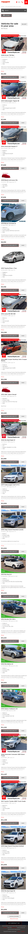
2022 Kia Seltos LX (7, 664)
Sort (24, 24)
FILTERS (7, 15)
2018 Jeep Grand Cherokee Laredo (12, 529)
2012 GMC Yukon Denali (8, 394)
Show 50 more (14, 918)
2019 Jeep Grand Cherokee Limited (12, 846)
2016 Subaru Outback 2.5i (9, 708)
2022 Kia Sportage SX (8, 891)
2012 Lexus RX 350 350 (8, 314)
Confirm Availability (10, 77)
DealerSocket (14, 927)
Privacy (19, 931)
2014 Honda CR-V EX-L (8, 619)
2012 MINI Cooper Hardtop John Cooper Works (14, 360)
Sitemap (23, 931)
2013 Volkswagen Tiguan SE (10, 101)
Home (2, 6)
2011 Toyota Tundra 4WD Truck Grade (13, 801)
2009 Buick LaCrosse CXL (9, 180)
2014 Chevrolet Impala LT (9, 146)
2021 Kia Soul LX (6, 574)
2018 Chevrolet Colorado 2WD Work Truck (13, 755)
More (2, 71)
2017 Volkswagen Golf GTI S (10, 485)
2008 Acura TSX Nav (7, 55)
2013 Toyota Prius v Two (9, 268)
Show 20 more (14, 916)
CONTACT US (14, 923)
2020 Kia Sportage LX (8, 440)
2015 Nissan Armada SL (8, 223)
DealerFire (5, 927)
